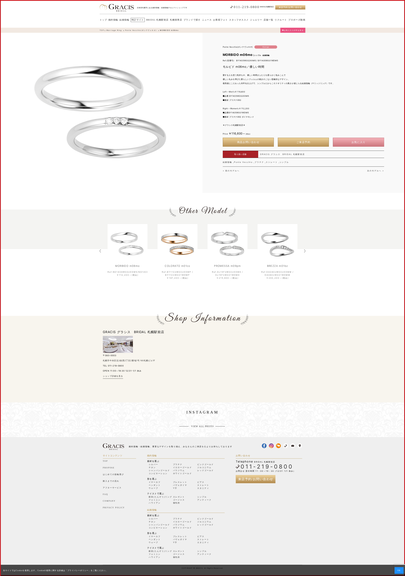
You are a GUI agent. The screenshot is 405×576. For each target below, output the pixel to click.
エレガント (179, 497)
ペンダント (154, 485)
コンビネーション (158, 473)
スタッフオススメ (239, 20)
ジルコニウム (204, 467)
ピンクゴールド (205, 464)
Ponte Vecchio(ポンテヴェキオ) (141, 30)
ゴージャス (179, 500)
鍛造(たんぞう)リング (160, 497)
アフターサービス (112, 488)
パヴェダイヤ (180, 485)
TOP (102, 30)
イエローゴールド (182, 467)
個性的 (176, 503)
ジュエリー (256, 20)
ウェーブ (153, 488)
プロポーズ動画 (296, 20)
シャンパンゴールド (159, 470)
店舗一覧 (268, 20)
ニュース (207, 20)
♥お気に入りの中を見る (293, 30)
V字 (175, 488)
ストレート (271, 162)
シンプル (284, 162)
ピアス (200, 482)
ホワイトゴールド (182, 473)
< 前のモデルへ (231, 171)
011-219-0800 (246, 7)
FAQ (105, 494)
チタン (152, 467)
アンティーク (204, 500)
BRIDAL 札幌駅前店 (157, 20)
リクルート (281, 20)
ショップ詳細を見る (113, 376)
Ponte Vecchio (243, 162)
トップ (103, 20)
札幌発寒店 (176, 20)
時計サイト (138, 20)
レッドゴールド (205, 470)
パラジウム (179, 470)
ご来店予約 (303, 142)
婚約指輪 (113, 20)
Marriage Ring (114, 30)
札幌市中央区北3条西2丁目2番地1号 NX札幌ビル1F (129, 360)
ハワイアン (154, 503)
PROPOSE (109, 468)
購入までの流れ (111, 481)
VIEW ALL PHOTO (202, 426)
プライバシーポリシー (78, 570)
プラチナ (259, 162)
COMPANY (109, 501)
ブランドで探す (192, 20)
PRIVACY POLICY (114, 508)
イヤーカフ (154, 482)
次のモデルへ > (375, 171)
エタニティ (203, 488)
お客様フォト (220, 20)
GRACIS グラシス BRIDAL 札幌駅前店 (282, 154)
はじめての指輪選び (113, 474)
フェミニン (154, 500)
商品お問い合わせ (248, 142)
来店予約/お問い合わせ (290, 7)
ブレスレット (180, 482)
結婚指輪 (124, 20)
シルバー (153, 464)
